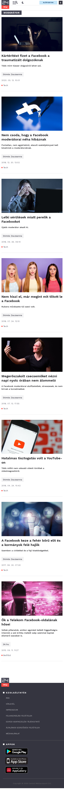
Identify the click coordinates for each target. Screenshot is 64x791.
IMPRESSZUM (12, 710)
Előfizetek (48, 2)
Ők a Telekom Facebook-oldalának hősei (29, 622)
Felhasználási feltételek (19, 716)
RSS (8, 698)
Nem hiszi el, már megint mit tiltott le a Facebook (32, 299)
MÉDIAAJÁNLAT (13, 734)
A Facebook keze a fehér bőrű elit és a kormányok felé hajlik (31, 543)
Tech (5, 85)
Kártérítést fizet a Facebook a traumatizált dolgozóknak (25, 58)
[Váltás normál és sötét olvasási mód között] (23, 2)
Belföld (7, 655)
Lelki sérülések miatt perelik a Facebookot (26, 219)
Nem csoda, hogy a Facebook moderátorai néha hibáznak (24, 137)
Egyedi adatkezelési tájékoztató (23, 722)
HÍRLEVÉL (10, 704)
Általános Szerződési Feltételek (23, 728)
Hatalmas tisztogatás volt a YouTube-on (31, 460)
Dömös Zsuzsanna (12, 74)
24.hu (6, 644)
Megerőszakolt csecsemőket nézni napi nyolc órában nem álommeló (29, 378)
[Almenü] (15, 2)
